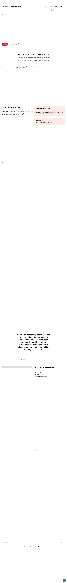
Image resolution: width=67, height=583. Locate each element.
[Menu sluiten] (50, 2)
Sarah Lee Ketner (16, 6)
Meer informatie (13, 44)
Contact (5, 44)
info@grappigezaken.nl (41, 376)
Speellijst (39, 120)
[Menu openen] (46, 7)
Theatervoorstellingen (43, 108)
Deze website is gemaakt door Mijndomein (33, 546)
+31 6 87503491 (39, 374)
